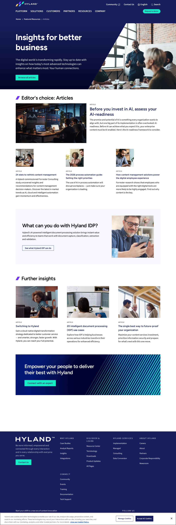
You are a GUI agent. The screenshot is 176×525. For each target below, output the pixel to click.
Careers (143, 443)
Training (63, 489)
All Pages (90, 466)
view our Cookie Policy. (79, 522)
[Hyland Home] (27, 5)
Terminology (92, 451)
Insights (63, 453)
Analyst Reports (66, 448)
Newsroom (144, 463)
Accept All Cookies (144, 518)
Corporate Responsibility (150, 458)
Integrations (65, 458)
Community (65, 479)
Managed (117, 448)
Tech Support (65, 499)
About (142, 448)
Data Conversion (120, 458)
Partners (143, 453)
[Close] (171, 518)
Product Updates (94, 461)
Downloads (91, 456)
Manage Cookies (124, 518)
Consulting (117, 453)
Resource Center (93, 446)
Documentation (66, 494)
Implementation (120, 443)
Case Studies (65, 443)
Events (63, 484)
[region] (88, 519)
